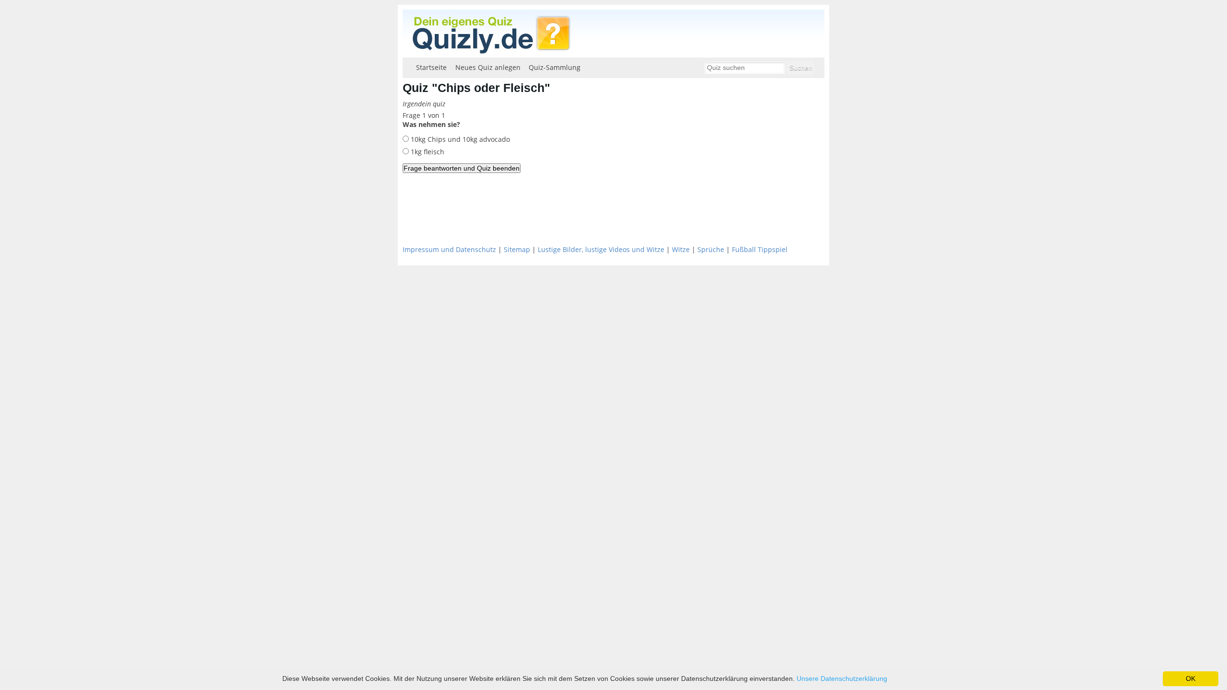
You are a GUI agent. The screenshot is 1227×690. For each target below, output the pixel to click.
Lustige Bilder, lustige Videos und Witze (601, 249)
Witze (681, 249)
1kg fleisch (426, 151)
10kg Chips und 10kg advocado (459, 139)
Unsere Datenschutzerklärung (842, 678)
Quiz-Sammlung (554, 67)
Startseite (431, 67)
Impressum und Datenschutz (449, 249)
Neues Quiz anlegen (488, 67)
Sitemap (517, 249)
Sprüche (710, 249)
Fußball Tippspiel (759, 249)
